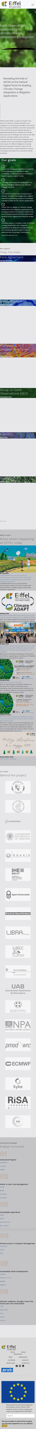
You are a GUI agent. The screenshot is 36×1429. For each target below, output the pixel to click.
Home (13, 1352)
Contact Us (25, 1363)
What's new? (11, 1363)
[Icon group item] (17, 1366)
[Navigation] (32, 5)
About (23, 1352)
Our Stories (11, 1360)
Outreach (25, 1360)
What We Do (18, 1354)
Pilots (10, 1357)
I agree (4, 1426)
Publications (23, 1357)
